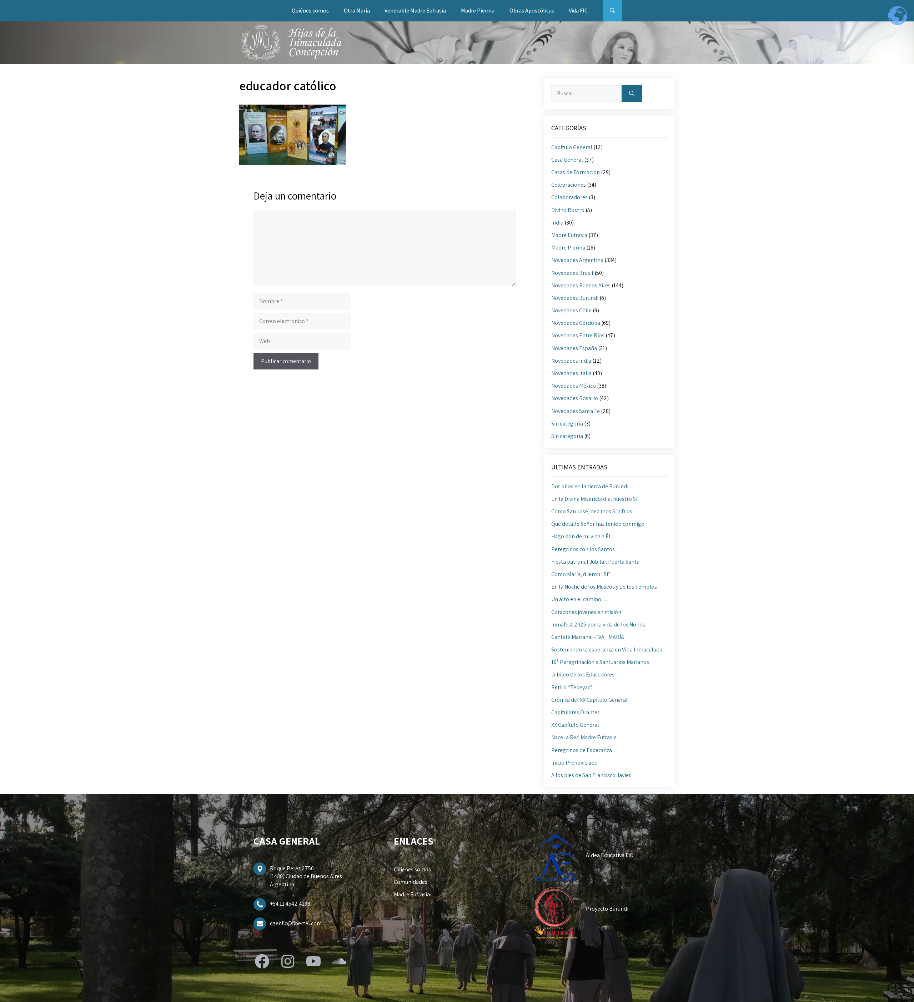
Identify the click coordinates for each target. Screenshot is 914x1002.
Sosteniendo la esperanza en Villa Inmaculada (606, 649)
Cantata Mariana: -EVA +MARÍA (587, 637)
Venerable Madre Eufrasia (415, 10)
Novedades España (574, 348)
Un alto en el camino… (579, 599)
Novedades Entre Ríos (577, 335)
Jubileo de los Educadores (582, 674)
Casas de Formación (575, 172)
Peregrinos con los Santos (583, 549)
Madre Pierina (477, 10)
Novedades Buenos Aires (581, 285)
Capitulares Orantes (575, 712)
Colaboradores (569, 197)
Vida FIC (578, 10)
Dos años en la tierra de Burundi (589, 486)
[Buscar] (632, 93)
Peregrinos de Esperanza (581, 750)
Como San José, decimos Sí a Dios (591, 511)
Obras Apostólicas (531, 10)
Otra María (357, 10)
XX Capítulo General (575, 725)
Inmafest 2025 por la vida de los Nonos (598, 624)
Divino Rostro (567, 210)
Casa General (567, 159)
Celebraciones (568, 184)
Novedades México (573, 385)
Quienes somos (412, 869)
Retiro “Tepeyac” (571, 687)
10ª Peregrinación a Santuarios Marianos (600, 662)
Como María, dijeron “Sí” (580, 574)
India (557, 222)
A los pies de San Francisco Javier (591, 775)
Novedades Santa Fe (575, 411)
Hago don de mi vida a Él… (584, 536)
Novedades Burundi (574, 298)
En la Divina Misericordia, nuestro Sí (594, 499)
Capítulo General (571, 147)
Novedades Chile (571, 310)
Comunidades (410, 882)
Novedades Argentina (577, 260)
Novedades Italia (571, 373)
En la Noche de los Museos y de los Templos (604, 586)
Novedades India (571, 360)
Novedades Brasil (572, 273)
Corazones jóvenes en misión (586, 612)
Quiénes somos (310, 10)
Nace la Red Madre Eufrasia (584, 737)
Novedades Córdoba (575, 323)
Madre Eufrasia (569, 235)
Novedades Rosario (574, 398)
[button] (612, 10)
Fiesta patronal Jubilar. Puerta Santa (595, 561)
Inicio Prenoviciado (574, 762)
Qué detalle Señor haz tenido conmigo (597, 524)
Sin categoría (567, 423)
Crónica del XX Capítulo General (589, 700)
